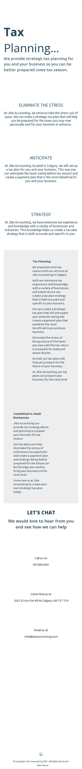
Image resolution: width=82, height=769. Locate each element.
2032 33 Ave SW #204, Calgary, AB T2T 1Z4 (41, 600)
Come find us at (41, 594)
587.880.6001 (41, 564)
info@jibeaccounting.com (41, 636)
